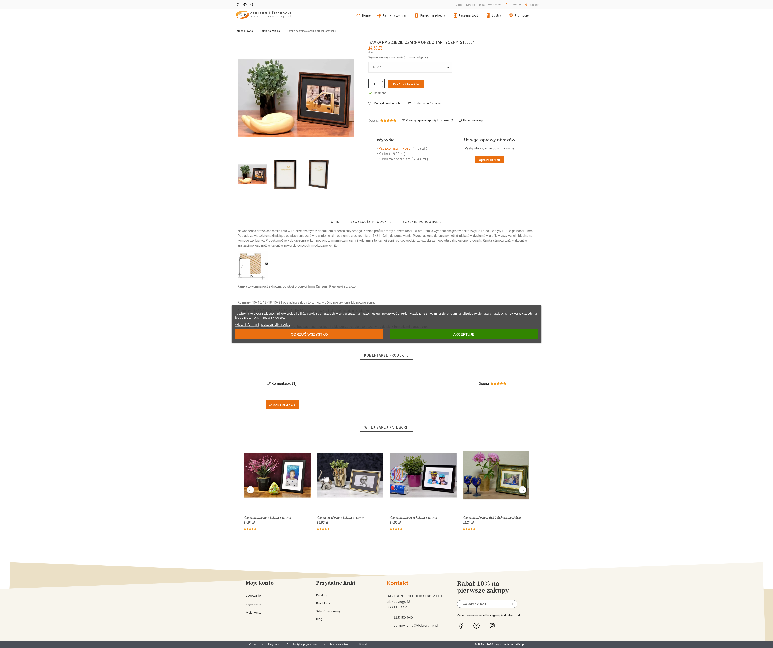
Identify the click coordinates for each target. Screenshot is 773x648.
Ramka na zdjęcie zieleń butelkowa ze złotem (492, 517)
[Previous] (250, 489)
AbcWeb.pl (517, 644)
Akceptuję (463, 334)
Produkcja (323, 603)
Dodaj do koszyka (406, 83)
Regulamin (274, 644)
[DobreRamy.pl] (263, 15)
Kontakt (534, 4)
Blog (482, 4)
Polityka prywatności (306, 644)
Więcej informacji (247, 324)
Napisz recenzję (283, 404)
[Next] (522, 489)
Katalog (470, 4)
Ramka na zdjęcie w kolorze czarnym (267, 517)
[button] (384, 103)
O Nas (459, 4)
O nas (253, 644)
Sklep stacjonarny (328, 611)
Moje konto (253, 612)
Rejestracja (253, 604)
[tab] (335, 221)
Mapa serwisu (339, 644)
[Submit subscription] (511, 604)
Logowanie (253, 595)
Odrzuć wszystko (309, 334)
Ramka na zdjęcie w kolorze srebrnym (341, 517)
